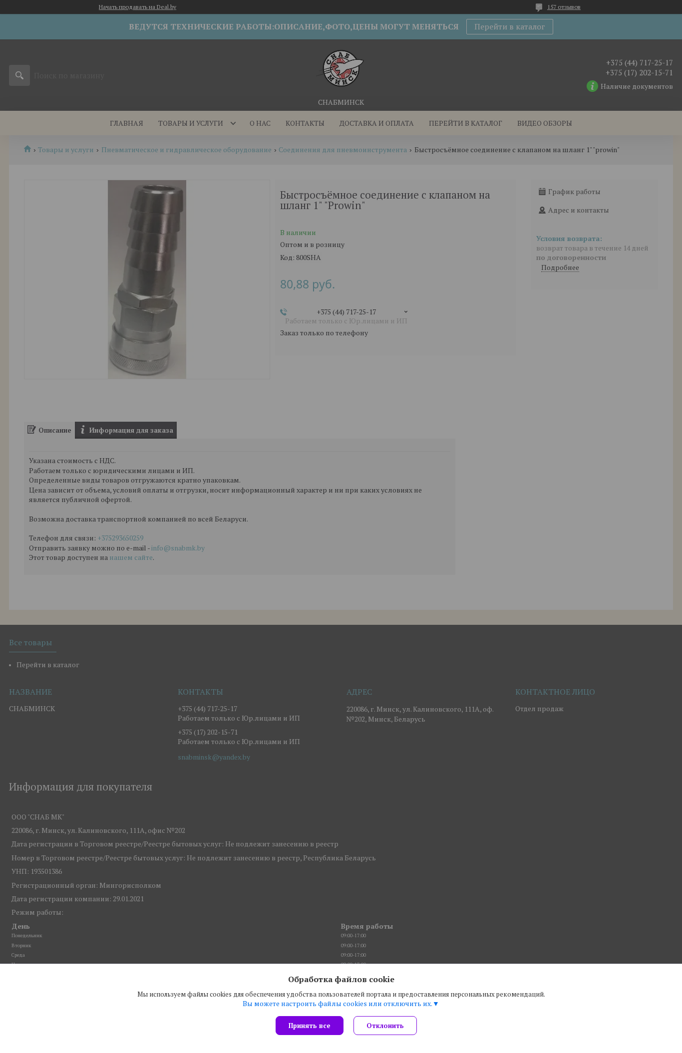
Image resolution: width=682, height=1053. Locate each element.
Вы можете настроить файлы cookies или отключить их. (337, 1003)
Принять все (310, 1025)
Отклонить (385, 1025)
